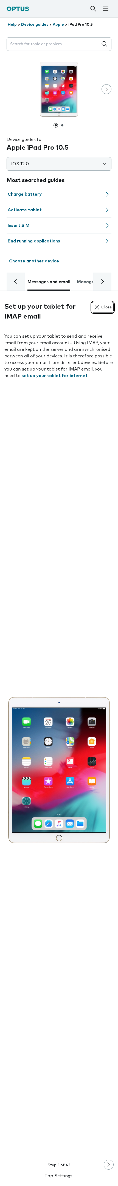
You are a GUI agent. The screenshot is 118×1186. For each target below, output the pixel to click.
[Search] (93, 8)
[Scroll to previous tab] (16, 282)
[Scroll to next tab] (102, 282)
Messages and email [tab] (48, 282)
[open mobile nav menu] (105, 8)
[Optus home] (18, 8)
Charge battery (25, 194)
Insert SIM (18, 225)
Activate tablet (25, 210)
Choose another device (34, 261)
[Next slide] (106, 89)
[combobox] (53, 44)
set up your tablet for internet (55, 376)
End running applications (34, 241)
